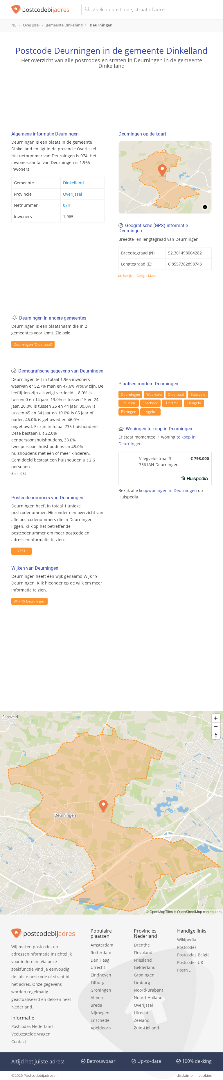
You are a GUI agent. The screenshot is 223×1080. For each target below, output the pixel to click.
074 (66, 205)
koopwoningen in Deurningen (168, 490)
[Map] (165, 177)
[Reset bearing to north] (216, 735)
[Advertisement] (111, 97)
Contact (18, 1041)
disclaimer (185, 1075)
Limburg (142, 982)
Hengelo (194, 402)
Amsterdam (102, 945)
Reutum (129, 402)
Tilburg (98, 982)
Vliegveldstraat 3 (155, 458)
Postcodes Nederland (32, 1026)
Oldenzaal (176, 394)
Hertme (172, 402)
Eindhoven (101, 975)
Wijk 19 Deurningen (29, 601)
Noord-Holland (148, 997)
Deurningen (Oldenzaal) (33, 344)
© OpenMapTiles (159, 911)
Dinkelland (73, 183)
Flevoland (143, 952)
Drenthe (142, 945)
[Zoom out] (216, 726)
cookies (205, 1075)
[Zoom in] (216, 718)
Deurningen (130, 394)
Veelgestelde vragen (31, 1034)
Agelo (150, 411)
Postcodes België (193, 955)
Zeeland (142, 1020)
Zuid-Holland (146, 1028)
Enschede (150, 402)
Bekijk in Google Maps (139, 275)
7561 (21, 550)
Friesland (143, 960)
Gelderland (145, 967)
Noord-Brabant (148, 990)
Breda (96, 1005)
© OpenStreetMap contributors (198, 911)
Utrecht (98, 967)
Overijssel (72, 194)
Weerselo (154, 394)
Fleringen (128, 411)
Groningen (101, 990)
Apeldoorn (101, 1028)
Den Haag (100, 960)
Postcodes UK (190, 962)
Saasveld (198, 394)
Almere (98, 997)
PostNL (183, 970)
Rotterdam (101, 952)
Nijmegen (100, 1012)
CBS (23, 473)
